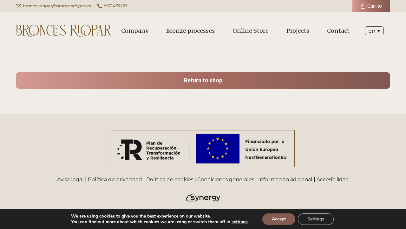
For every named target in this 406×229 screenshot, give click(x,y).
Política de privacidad (115, 180)
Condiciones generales (225, 180)
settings (240, 222)
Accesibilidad (333, 180)
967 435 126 (115, 5)
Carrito (374, 6)
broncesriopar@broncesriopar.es (57, 5)
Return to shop (203, 80)
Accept (279, 219)
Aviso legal (70, 180)
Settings (315, 219)
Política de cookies (169, 180)
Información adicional (285, 180)
